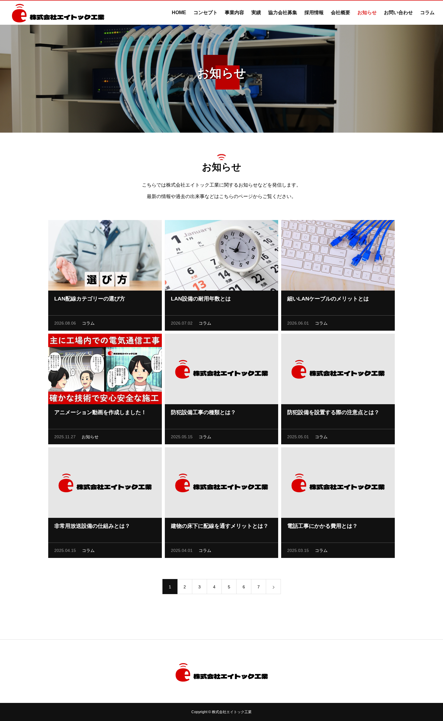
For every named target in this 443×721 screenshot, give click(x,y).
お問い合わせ (398, 12)
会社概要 (340, 12)
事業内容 (234, 12)
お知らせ (367, 12)
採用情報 (314, 12)
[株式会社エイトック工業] (58, 13)
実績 (256, 12)
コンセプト (205, 12)
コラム (427, 12)
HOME (179, 12)
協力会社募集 (282, 12)
